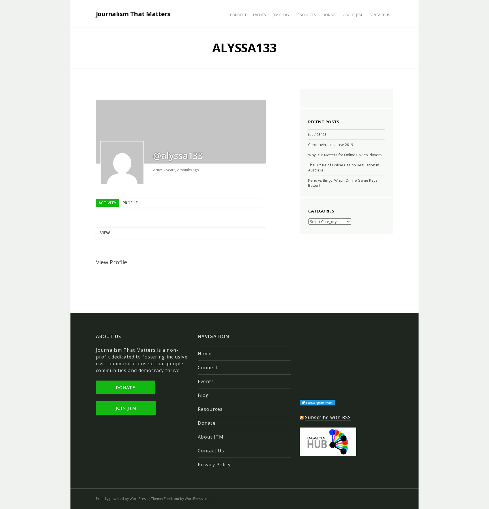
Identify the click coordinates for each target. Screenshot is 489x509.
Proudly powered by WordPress (121, 498)
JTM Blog (281, 14)
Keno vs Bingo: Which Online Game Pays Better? (343, 183)
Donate (330, 14)
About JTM (352, 14)
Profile (130, 202)
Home (205, 354)
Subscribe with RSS (328, 417)
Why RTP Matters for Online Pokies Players (345, 154)
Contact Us (379, 14)
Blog (203, 395)
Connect (238, 14)
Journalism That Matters (133, 13)
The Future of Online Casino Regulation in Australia (343, 167)
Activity (107, 202)
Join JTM (126, 408)
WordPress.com (198, 498)
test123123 (317, 134)
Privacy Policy (214, 464)
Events (259, 14)
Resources (305, 14)
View (105, 232)
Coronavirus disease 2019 (330, 144)
